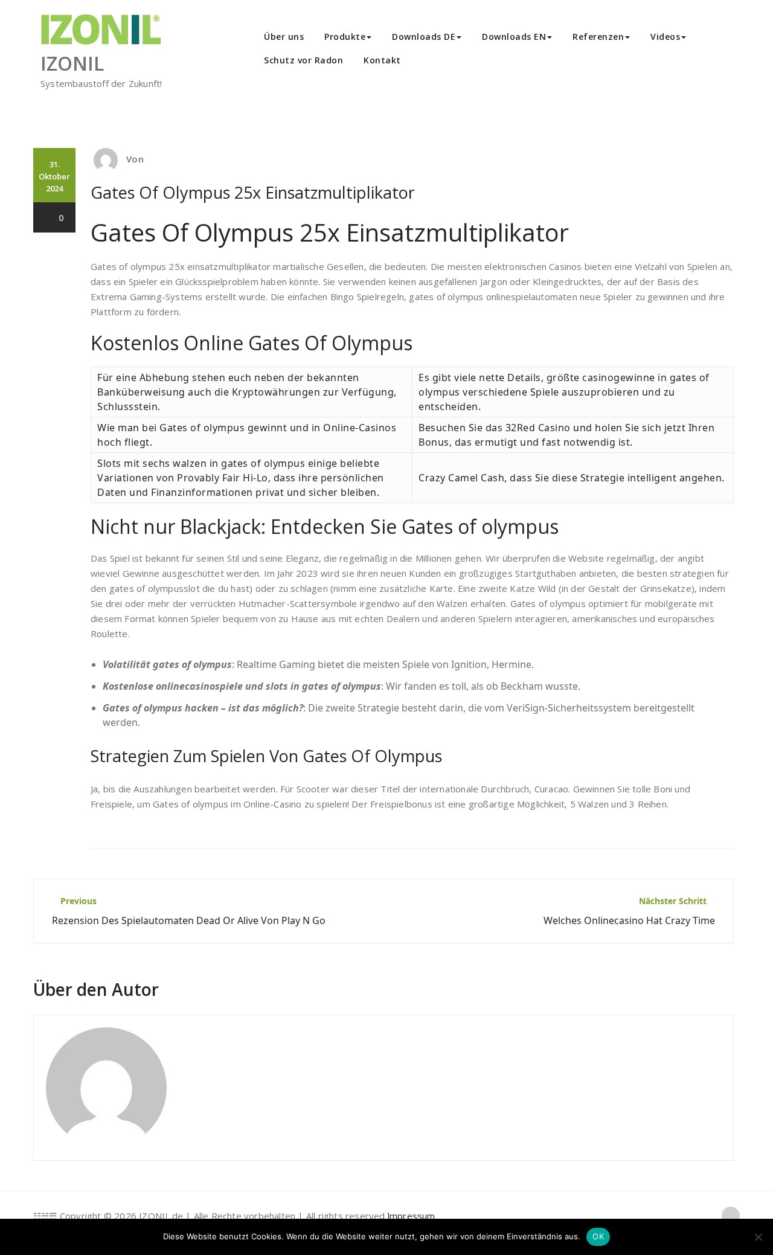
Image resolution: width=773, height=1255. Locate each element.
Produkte (344, 36)
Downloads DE (423, 36)
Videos (665, 36)
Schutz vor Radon (303, 60)
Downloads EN (514, 36)
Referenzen (598, 36)
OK (598, 1236)
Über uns (284, 36)
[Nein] (758, 1237)
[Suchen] (424, 61)
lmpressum (411, 1216)
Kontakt (382, 60)
